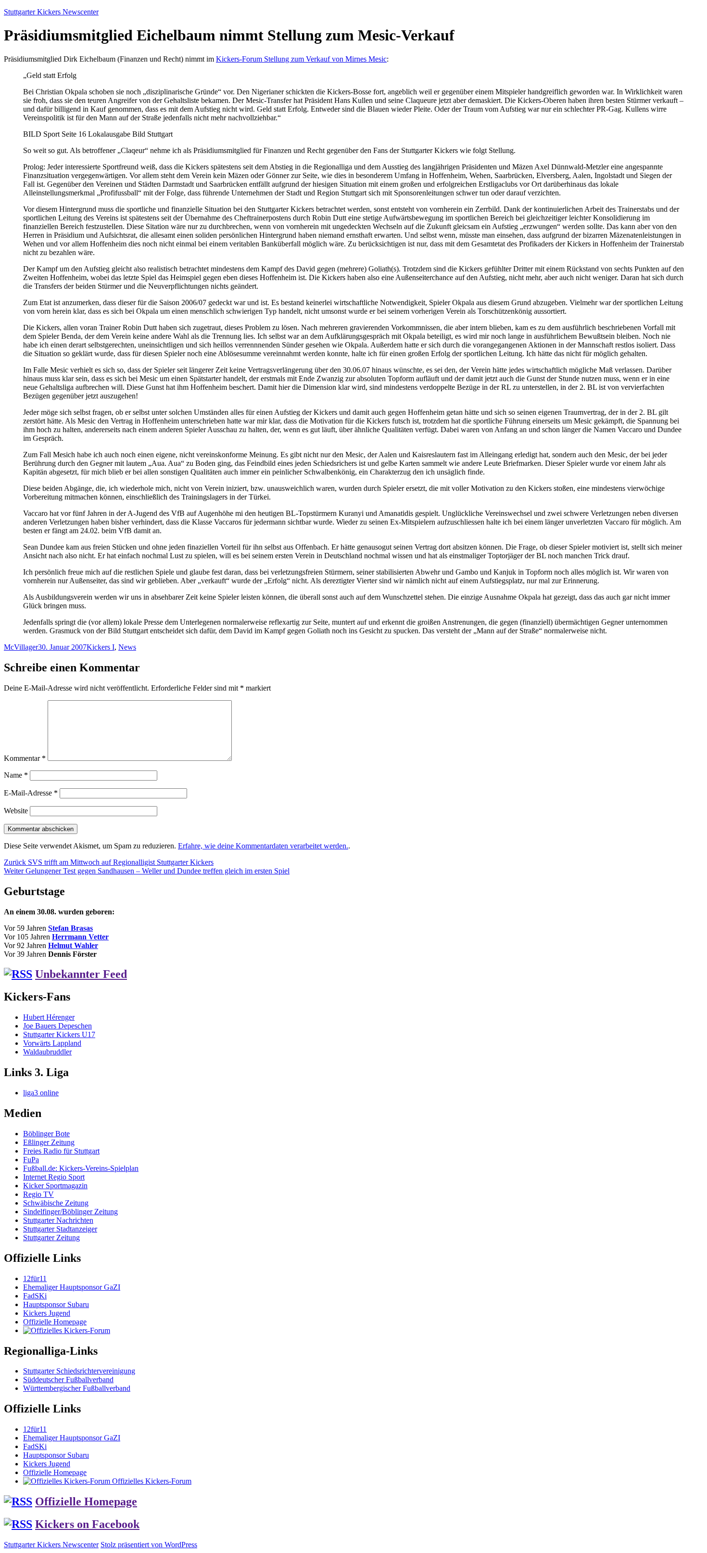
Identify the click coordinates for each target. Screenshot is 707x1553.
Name (16, 775)
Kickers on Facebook (87, 1524)
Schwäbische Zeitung (55, 1203)
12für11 (35, 1278)
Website (16, 811)
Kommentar (25, 758)
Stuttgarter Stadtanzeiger (60, 1229)
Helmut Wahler (73, 945)
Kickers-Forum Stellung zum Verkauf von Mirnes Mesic (301, 59)
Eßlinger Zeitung (49, 1142)
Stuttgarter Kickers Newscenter (51, 12)
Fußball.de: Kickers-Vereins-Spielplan (81, 1168)
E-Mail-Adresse (31, 793)
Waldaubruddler (47, 1052)
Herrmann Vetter (80, 937)
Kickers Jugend (46, 1313)
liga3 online (41, 1093)
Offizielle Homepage (55, 1322)
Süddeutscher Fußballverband (68, 1379)
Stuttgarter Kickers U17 (59, 1034)
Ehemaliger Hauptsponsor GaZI (71, 1287)
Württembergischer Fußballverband (76, 1388)
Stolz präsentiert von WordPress (149, 1544)
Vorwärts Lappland (52, 1043)
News (127, 647)
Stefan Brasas (70, 928)
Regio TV (38, 1194)
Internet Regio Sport (54, 1177)
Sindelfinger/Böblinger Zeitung (70, 1211)
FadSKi (35, 1296)
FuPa (31, 1159)
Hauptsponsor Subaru (56, 1304)
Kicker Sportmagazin (55, 1185)
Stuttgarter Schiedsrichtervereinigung (79, 1371)
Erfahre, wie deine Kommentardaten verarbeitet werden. (263, 846)
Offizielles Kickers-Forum (150, 1481)
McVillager (21, 647)
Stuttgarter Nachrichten (58, 1220)
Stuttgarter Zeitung (51, 1237)
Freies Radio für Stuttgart (61, 1151)
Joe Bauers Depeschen (57, 1026)
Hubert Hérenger (49, 1017)
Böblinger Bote (46, 1133)
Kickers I (100, 647)
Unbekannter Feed (81, 974)
